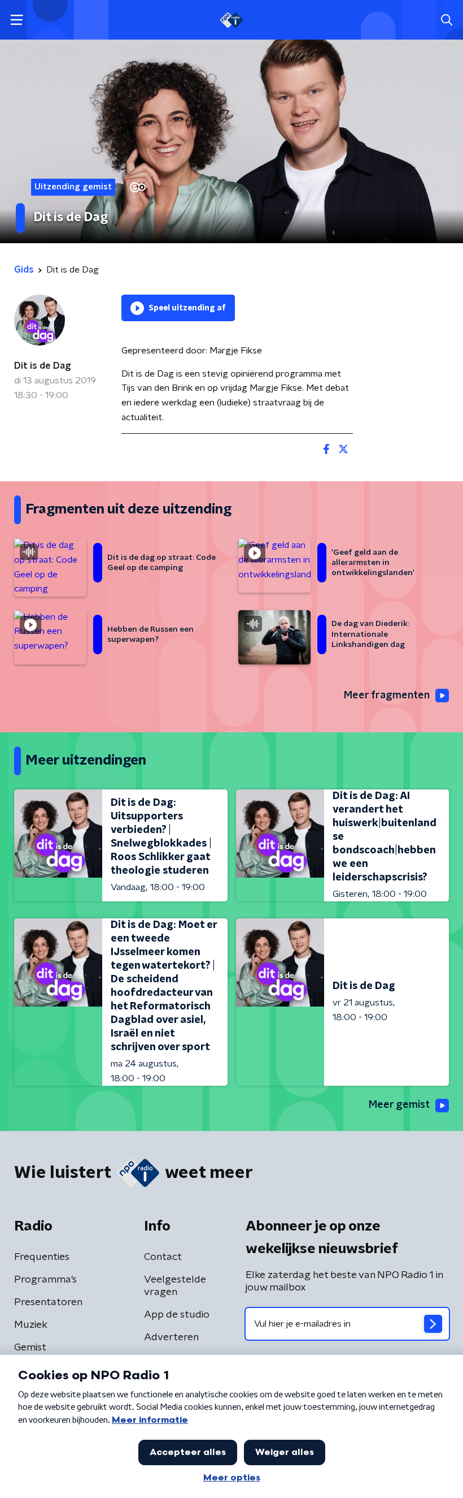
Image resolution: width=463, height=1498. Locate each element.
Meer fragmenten (387, 695)
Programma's (45, 1280)
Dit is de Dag (42, 365)
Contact (163, 1257)
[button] (17, 20)
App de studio (176, 1315)
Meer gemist (399, 1105)
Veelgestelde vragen (175, 1286)
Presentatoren (48, 1302)
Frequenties (41, 1257)
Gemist (30, 1347)
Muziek (30, 1325)
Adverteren (171, 1337)
